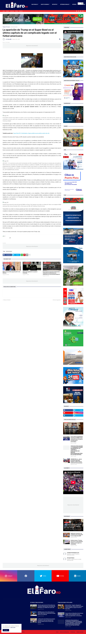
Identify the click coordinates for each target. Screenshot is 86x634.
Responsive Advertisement (32, 45)
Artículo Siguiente (56, 299)
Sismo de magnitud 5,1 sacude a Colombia (30, 272)
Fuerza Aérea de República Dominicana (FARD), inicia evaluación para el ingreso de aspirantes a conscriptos (77, 439)
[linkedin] (68, 415)
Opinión (74, 4)
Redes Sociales (80, 632)
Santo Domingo (45, 4)
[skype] (78, 415)
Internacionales (64, 4)
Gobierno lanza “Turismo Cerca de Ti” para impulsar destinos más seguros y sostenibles (77, 542)
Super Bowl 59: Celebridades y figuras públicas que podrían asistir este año (31, 133)
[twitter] (78, 11)
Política (16, 11)
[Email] (27, 255)
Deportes (54, 4)
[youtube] (80, 11)
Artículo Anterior (6, 299)
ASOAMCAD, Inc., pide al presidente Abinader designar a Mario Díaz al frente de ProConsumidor (76, 461)
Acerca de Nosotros (64, 632)
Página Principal (6, 26)
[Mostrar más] (30, 255)
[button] (79, 3)
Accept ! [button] (6, 630)
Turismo (7, 11)
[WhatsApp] (22, 255)
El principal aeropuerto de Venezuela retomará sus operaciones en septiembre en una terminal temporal (51, 273)
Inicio (4, 11)
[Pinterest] (24, 255)
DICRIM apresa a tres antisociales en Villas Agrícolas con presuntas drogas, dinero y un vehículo (46, 613)
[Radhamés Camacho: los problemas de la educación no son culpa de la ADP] (66, 535)
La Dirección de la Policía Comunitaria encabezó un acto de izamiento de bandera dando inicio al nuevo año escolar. (46, 620)
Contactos (72, 632)
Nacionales (35, 4)
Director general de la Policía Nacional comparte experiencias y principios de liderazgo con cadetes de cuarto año (46, 606)
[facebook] (76, 11)
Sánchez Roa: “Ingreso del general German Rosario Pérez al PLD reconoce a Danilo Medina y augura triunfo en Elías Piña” (74, 606)
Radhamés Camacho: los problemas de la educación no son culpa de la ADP (77, 534)
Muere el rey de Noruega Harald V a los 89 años (11, 272)
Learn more (12, 627)
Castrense (12, 11)
